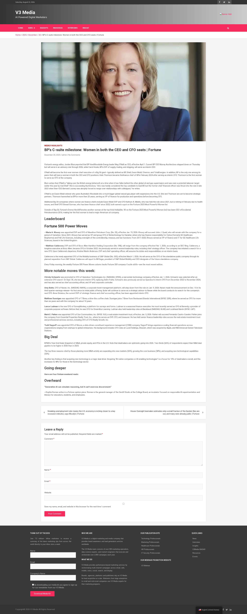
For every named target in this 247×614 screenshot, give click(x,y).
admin (64, 155)
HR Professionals (147, 549)
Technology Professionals (150, 539)
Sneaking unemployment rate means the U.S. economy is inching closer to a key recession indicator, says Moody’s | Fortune (81, 412)
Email (47, 481)
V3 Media (25, 12)
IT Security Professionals (150, 553)
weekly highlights (53, 146)
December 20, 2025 (52, 155)
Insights (44, 28)
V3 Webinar (145, 566)
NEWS (30, 28)
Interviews (196, 542)
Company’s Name (37, 573)
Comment (49, 439)
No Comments (74, 155)
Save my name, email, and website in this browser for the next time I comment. (77, 506)
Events (195, 557)
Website (47, 492)
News (194, 539)
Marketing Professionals (150, 542)
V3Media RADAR (198, 549)
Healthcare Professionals (150, 546)
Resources (58, 28)
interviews (72, 28)
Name (47, 470)
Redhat (86, 28)
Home (20, 28)
